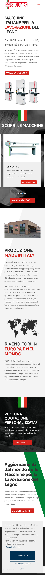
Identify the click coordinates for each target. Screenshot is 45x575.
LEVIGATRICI (13, 167)
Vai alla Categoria (28, 182)
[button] (18, 193)
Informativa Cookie (12, 547)
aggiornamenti (21, 511)
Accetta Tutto (22, 556)
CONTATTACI (21, 442)
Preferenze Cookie (23, 564)
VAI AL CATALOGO (15, 73)
